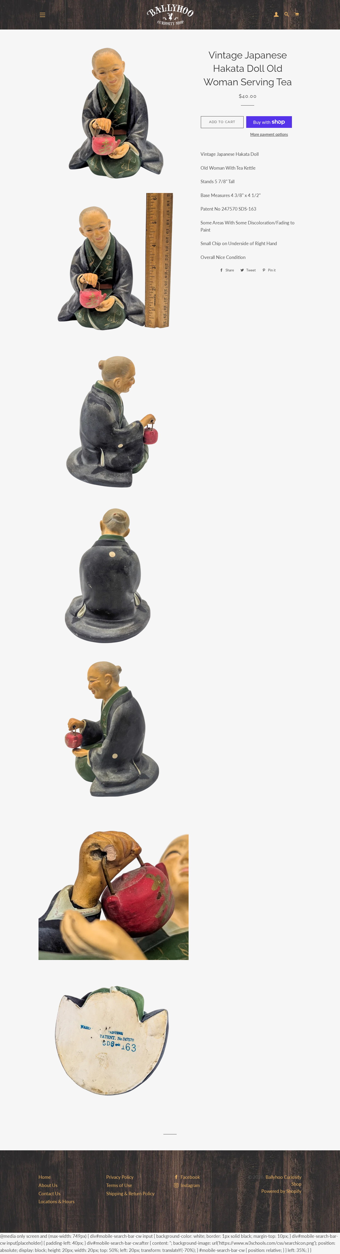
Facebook (190, 1177)
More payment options (269, 134)
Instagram (190, 1185)
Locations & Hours (56, 1201)
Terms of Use (119, 1185)
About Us (48, 1185)
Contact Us (49, 1193)
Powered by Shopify (281, 1191)
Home (45, 1177)
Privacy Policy (120, 1177)
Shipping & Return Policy (130, 1193)
